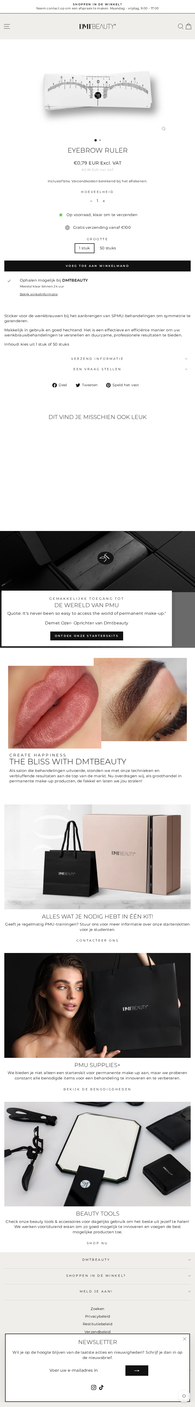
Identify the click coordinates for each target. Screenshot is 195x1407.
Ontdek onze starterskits (87, 636)
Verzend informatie (97, 359)
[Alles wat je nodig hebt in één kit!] (97, 856)
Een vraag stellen (97, 369)
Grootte (97, 239)
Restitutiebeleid (97, 1324)
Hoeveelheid (97, 192)
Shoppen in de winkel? (96, 1275)
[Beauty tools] (97, 1154)
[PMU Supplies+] (97, 1005)
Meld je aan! (96, 1291)
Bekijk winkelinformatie (39, 294)
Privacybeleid (97, 1316)
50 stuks (108, 248)
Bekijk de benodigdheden (97, 1089)
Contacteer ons (97, 940)
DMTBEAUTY (96, 1260)
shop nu (97, 1243)
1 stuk (84, 248)
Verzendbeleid (98, 1332)
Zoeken (97, 1309)
